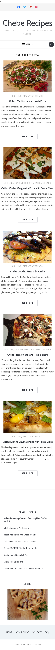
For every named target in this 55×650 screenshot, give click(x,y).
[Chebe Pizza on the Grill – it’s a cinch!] (27, 329)
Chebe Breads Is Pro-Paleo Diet (17, 528)
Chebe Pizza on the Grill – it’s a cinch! (27, 354)
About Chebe (22, 632)
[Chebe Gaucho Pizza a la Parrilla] (27, 246)
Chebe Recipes (27, 23)
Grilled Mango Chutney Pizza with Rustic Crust (28, 441)
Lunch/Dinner (22, 183)
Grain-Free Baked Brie (13, 561)
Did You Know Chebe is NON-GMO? (20, 541)
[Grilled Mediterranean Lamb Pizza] (27, 76)
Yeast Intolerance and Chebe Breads (20, 534)
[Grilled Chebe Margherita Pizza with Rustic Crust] (27, 163)
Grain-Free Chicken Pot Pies (16, 555)
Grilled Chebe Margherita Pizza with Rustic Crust (27, 188)
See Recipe (27, 136)
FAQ (47, 632)
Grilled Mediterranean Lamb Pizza (27, 101)
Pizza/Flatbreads (33, 96)
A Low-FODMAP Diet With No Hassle (20, 548)
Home (9, 632)
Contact (37, 632)
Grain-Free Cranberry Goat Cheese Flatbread (23, 568)
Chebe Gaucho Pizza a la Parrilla (27, 271)
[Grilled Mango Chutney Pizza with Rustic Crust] (27, 416)
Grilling (16, 96)
